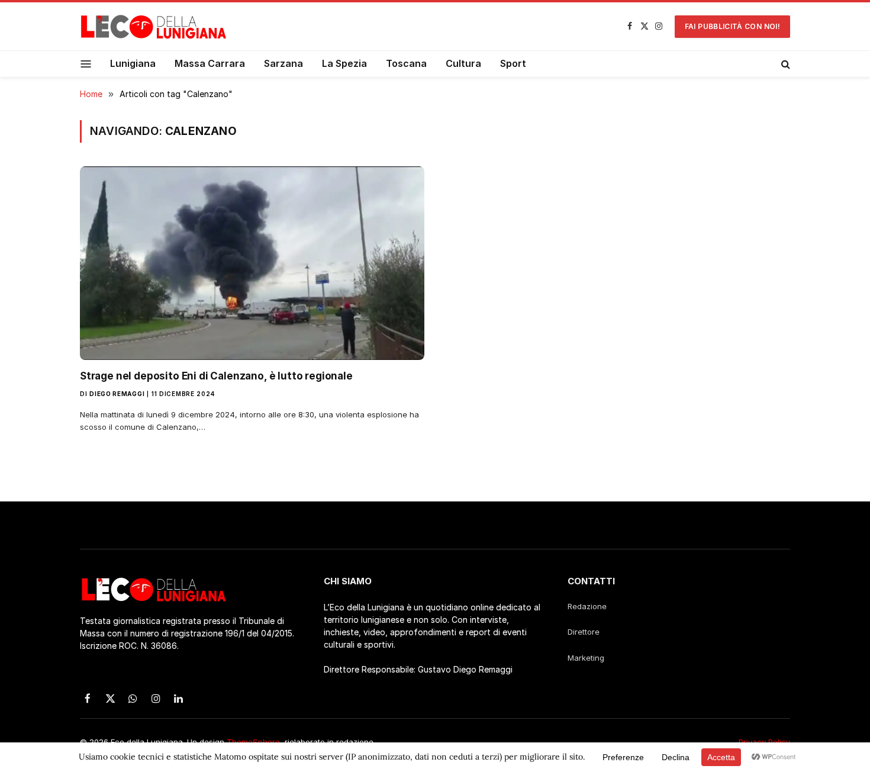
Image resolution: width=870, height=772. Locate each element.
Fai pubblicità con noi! (732, 26)
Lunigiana (133, 63)
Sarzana (283, 63)
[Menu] (86, 64)
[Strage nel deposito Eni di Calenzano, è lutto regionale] (252, 263)
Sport (513, 63)
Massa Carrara (210, 63)
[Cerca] (784, 64)
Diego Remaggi (116, 393)
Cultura (463, 63)
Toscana (406, 63)
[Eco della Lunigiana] (154, 27)
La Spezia (344, 63)
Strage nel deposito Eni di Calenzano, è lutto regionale (216, 376)
